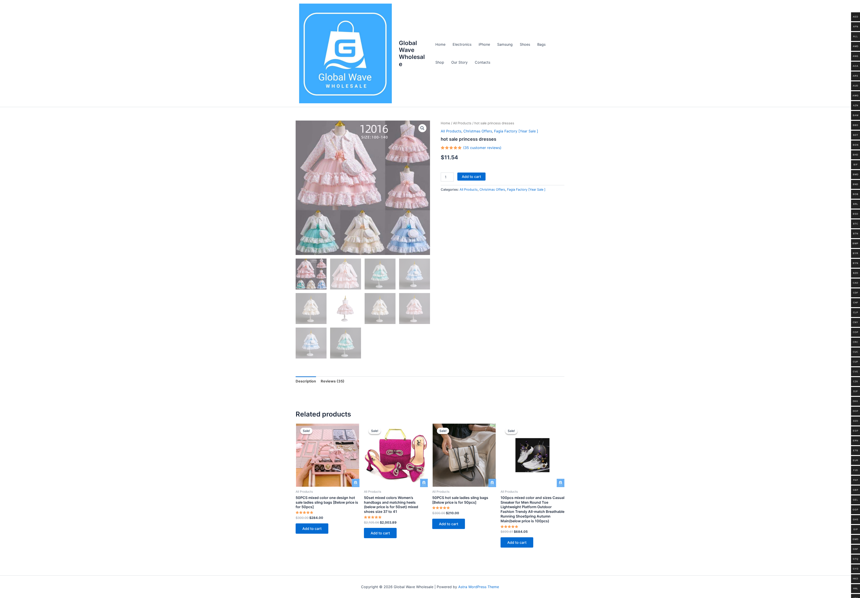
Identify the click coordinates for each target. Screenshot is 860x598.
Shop (439, 62)
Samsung (505, 44)
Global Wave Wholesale (412, 53)
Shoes (525, 44)
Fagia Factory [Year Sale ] (516, 131)
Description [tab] (306, 381)
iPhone (484, 44)
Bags (541, 44)
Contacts (482, 62)
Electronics (462, 44)
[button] (422, 128)
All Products (462, 123)
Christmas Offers (477, 131)
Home (440, 44)
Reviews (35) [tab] (332, 381)
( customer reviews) (482, 147)
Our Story (459, 62)
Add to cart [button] (312, 528)
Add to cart (471, 176)
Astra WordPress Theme (478, 587)
